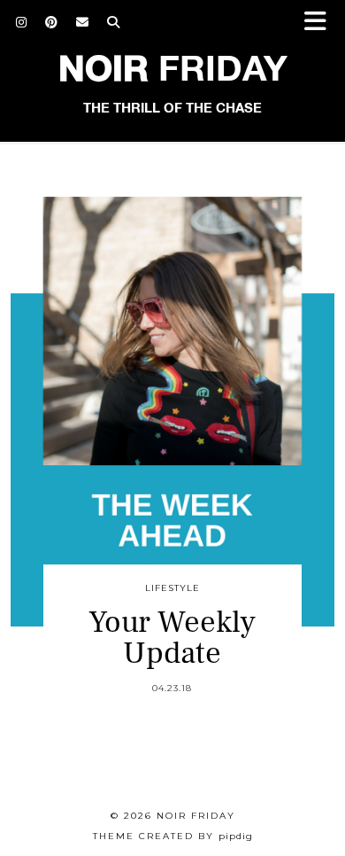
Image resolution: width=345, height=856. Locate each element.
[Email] (82, 22)
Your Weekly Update (172, 638)
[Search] (113, 22)
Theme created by (173, 836)
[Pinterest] (51, 22)
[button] (321, 23)
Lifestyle (172, 588)
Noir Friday (196, 815)
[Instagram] (21, 22)
